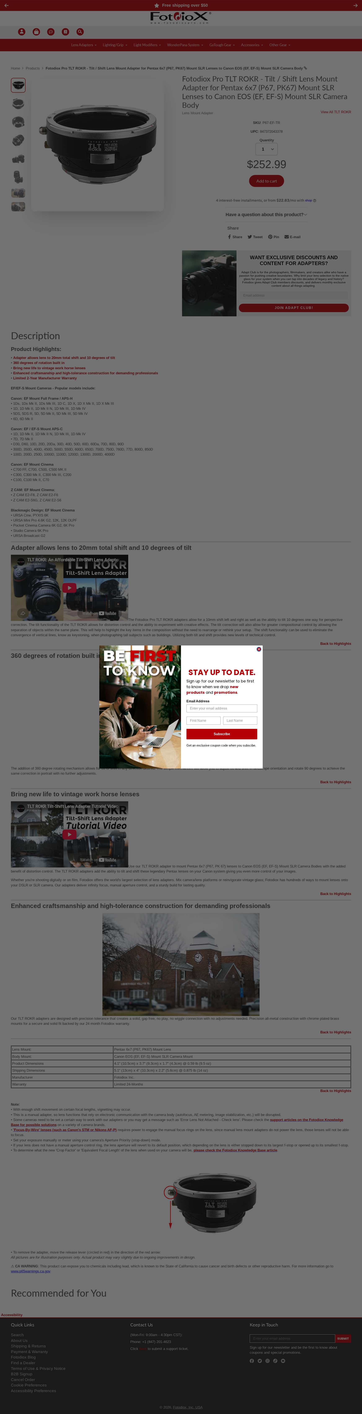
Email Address (197, 701)
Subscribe (222, 734)
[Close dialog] (259, 649)
